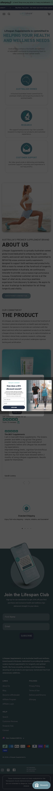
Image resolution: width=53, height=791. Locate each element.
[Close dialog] (50, 381)
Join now (14, 407)
